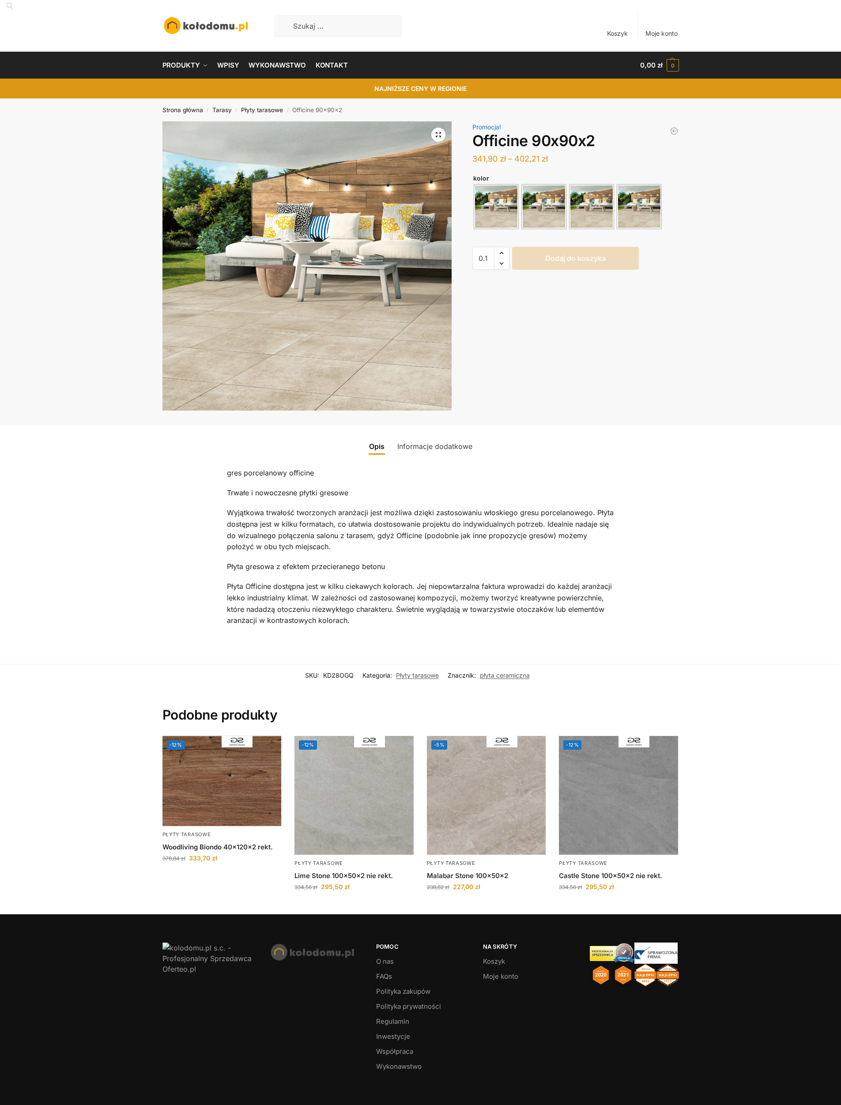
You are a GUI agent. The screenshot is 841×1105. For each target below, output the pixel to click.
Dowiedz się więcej (221, 876)
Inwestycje (393, 1036)
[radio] (496, 207)
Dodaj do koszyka (575, 258)
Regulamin (392, 1021)
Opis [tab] (377, 446)
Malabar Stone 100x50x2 (467, 875)
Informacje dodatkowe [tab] (434, 446)
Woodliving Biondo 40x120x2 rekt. (217, 847)
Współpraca (394, 1051)
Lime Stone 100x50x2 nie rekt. (343, 875)
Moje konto (661, 33)
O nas (385, 961)
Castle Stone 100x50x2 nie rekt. (610, 875)
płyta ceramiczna (505, 675)
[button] (659, 65)
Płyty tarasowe (262, 109)
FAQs (384, 976)
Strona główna (182, 109)
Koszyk (617, 33)
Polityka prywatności (408, 1006)
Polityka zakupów (403, 991)
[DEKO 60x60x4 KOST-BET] (674, 131)
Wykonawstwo (399, 1066)
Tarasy (222, 109)
